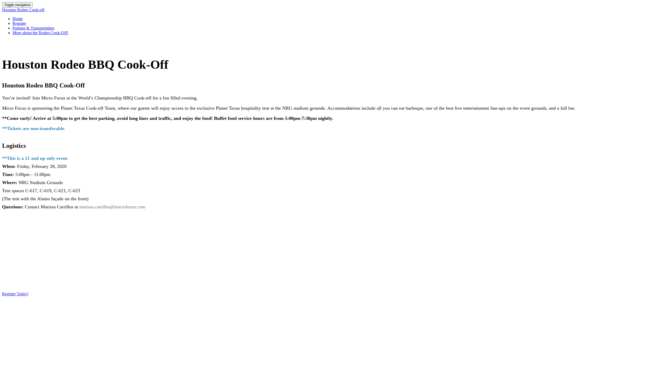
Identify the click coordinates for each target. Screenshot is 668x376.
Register (19, 23)
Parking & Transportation (33, 28)
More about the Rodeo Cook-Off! (40, 33)
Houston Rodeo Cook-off (23, 10)
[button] (15, 294)
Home (18, 18)
